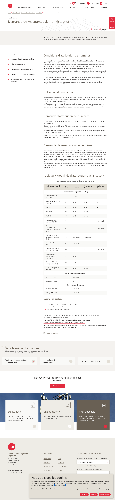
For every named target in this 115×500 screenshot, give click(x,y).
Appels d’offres (48, 466)
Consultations (58, 7)
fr (106, 3)
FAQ (59, 459)
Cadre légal (42, 7)
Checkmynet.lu (87, 411)
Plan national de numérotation (49, 361)
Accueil (9, 12)
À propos (104, 7)
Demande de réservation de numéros (23, 74)
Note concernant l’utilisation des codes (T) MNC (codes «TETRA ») (64, 323)
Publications (89, 7)
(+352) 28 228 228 (16, 470)
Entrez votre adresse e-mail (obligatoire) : (90, 469)
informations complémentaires (71, 320)
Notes (67, 187)
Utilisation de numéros (18, 64)
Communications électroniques (28, 12)
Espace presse (62, 466)
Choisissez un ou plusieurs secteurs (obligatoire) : (92, 458)
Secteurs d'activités (24, 7)
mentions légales (60, 485)
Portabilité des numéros (90, 361)
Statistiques (74, 7)
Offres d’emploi (48, 470)
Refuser (93, 494)
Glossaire (61, 462)
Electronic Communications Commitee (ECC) (16, 361)
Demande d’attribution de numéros (22, 69)
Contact (60, 470)
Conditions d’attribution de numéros (22, 59)
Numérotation (39, 12)
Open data (47, 462)
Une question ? (52, 411)
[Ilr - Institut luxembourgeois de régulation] (10, 6)
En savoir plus (104, 494)
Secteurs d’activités (16, 12)
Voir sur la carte (13, 465)
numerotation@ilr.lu (69, 327)
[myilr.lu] (73, 3)
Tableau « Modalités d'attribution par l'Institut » (22, 80)
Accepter (84, 494)
